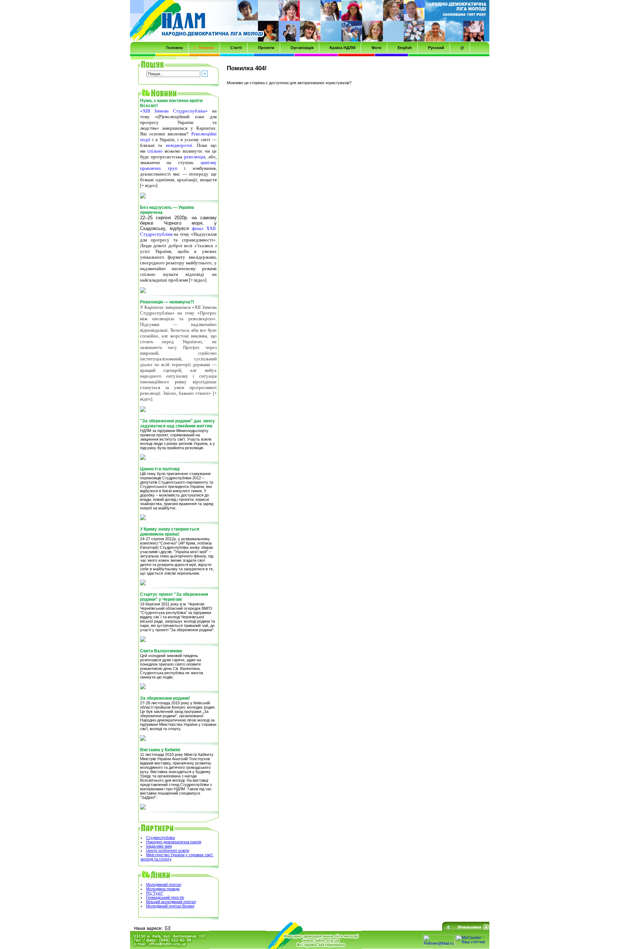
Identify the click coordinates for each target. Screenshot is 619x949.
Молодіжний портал (163, 884)
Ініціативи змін (159, 846)
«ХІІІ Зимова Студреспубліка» (174, 111)
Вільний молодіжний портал (171, 902)
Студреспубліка (160, 837)
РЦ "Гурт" (154, 893)
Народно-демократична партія (173, 842)
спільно (155, 151)
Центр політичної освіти (167, 850)
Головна (174, 47)
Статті (236, 47)
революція (194, 156)
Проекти (266, 47)
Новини (206, 47)
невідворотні (179, 145)
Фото (376, 47)
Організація (302, 47)
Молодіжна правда (162, 889)
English (405, 47)
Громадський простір (165, 897)
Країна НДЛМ (342, 47)
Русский (436, 47)
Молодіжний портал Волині (170, 906)
